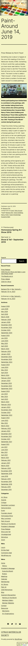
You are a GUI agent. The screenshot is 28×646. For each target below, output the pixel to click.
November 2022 (6, 410)
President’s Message (8, 568)
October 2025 (5, 330)
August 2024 (5, 365)
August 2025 (5, 335)
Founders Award (6, 513)
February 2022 (6, 428)
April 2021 (4, 455)
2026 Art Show (6, 281)
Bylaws (4, 574)
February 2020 (6, 468)
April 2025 (4, 346)
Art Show (4, 497)
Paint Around (18, 210)
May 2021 (4, 452)
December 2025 (6, 325)
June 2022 (4, 420)
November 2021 (6, 436)
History (4, 566)
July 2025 (4, 338)
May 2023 (4, 396)
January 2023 (5, 407)
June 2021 (4, 450)
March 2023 (5, 402)
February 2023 (6, 404)
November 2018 (6, 481)
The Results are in (7, 276)
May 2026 (4, 311)
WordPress (18, 639)
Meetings (4, 576)
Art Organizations (8, 613)
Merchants (5, 611)
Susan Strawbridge (15, 215)
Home (3, 563)
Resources (4, 608)
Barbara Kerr (9, 212)
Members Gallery (7, 600)
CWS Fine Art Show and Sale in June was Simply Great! (13, 272)
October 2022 (5, 412)
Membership (5, 582)
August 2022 (5, 418)
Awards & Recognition (8, 595)
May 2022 (4, 423)
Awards (3, 500)
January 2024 (5, 380)
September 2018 (6, 484)
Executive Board (7, 571)
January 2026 (5, 322)
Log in (3, 547)
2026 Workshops (6, 590)
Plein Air (3, 587)
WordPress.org (6, 555)
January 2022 (5, 431)
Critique (3, 502)
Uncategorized (6, 534)
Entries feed (5, 550)
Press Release (5, 269)
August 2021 (5, 444)
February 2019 (6, 479)
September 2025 (6, 333)
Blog (2, 592)
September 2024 (6, 362)
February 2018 (6, 487)
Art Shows (4, 584)
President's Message (8, 526)
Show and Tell (5, 532)
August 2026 (5, 306)
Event (12, 210)
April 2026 (4, 314)
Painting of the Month (8, 524)
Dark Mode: (21, 644)
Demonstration (6, 508)
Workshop (4, 537)
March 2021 (5, 457)
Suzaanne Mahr (5, 217)
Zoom (3, 540)
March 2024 (5, 375)
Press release (5, 279)
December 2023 (6, 383)
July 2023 (4, 394)
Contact (4, 605)
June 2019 (4, 476)
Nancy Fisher (5, 215)
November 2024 (6, 359)
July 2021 (4, 447)
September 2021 (6, 442)
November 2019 (6, 471)
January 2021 (5, 463)
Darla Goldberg (18, 212)
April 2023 (4, 399)
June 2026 (4, 309)
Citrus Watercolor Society (9, 6)
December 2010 (6, 489)
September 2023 (6, 388)
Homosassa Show (7, 516)
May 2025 (4, 343)
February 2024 (6, 378)
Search (3, 257)
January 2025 (5, 354)
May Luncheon (6, 518)
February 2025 (6, 351)
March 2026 (5, 317)
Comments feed (6, 553)
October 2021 (5, 439)
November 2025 (6, 327)
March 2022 (5, 426)
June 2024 (4, 367)
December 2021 (6, 434)
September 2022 (6, 415)
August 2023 (5, 391)
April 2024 (4, 372)
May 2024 (4, 370)
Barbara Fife (6, 208)
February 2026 (6, 319)
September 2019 (6, 473)
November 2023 (6, 386)
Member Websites (8, 603)
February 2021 (6, 460)
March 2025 (5, 349)
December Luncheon (8, 505)
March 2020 (5, 465)
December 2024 (6, 357)
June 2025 (4, 341)
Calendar (4, 579)
